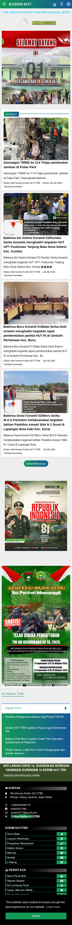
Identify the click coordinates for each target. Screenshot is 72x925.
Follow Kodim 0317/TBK (25, 816)
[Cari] (54, 4)
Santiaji (11, 857)
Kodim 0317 (20, 4)
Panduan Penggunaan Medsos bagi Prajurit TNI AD (34, 716)
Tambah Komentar (12, 186)
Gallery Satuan (15, 848)
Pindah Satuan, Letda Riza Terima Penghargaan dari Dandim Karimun (35, 751)
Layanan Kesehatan (18, 838)
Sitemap (11, 852)
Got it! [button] (36, 916)
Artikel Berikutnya (36, 463)
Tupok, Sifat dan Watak (20, 890)
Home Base (13, 834)
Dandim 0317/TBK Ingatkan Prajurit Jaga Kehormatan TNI (35, 729)
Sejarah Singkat (15, 880)
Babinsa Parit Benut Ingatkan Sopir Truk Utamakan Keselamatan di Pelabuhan (34, 740)
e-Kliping (12, 862)
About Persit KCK (16, 876)
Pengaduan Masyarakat (20, 843)
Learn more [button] (53, 906)
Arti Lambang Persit (18, 885)
